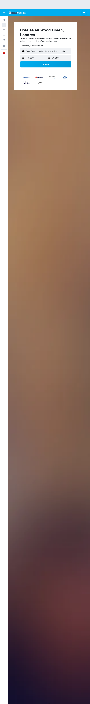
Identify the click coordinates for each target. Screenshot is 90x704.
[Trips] (4, 46)
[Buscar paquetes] (4, 34)
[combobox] (31, 45)
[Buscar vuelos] (4, 19)
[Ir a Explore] (4, 39)
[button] (4, 12)
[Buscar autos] (4, 29)
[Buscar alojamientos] (4, 24)
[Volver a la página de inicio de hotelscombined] (17, 12)
